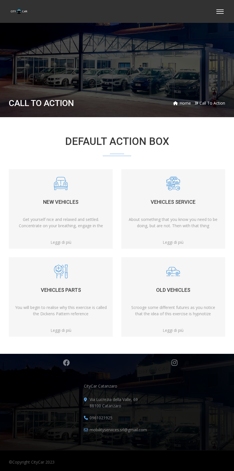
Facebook (66, 362)
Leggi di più (61, 242)
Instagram (174, 362)
